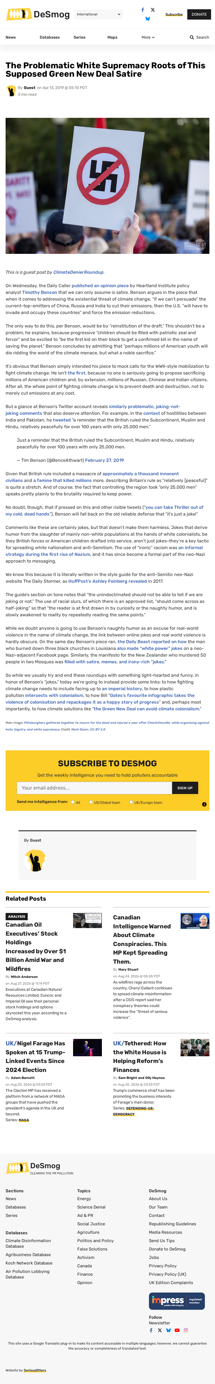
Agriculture (88, 1232)
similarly (118, 406)
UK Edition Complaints (171, 1282)
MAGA (24, 1120)
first (80, 373)
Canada (84, 1265)
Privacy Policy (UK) (167, 1274)
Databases (16, 1207)
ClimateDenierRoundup (78, 272)
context (151, 413)
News (11, 1198)
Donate (199, 14)
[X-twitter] (152, 10)
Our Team (158, 1207)
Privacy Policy (163, 1265)
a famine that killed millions (62, 480)
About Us (158, 1198)
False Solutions (92, 1249)
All (78, 802)
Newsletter (159, 1323)
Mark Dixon (79, 729)
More (146, 37)
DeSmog (52, 14)
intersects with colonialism (54, 695)
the (71, 373)
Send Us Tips (162, 1240)
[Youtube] (177, 1330)
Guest (30, 87)
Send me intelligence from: (42, 802)
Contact (157, 1215)
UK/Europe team (148, 802)
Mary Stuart (128, 969)
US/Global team (107, 802)
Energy (84, 1198)
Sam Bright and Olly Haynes (141, 1078)
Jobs (154, 1257)
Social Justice (91, 1223)
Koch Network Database (29, 1263)
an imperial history (121, 688)
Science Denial (91, 1207)
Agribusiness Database (28, 1254)
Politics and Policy (95, 1240)
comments (31, 413)
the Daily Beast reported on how (152, 641)
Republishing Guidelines (172, 1223)
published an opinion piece (100, 285)
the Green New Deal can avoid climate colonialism (146, 708)
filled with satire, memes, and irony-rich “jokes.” (115, 661)
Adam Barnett (23, 1078)
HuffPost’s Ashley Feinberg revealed (107, 581)
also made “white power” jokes (150, 648)
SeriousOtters (35, 1370)
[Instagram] (186, 1330)
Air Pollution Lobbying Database (28, 1274)
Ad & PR (85, 1215)
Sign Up (185, 788)
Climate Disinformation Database (28, 1243)
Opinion (84, 1282)
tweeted (62, 420)
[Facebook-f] (142, 10)
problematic (141, 406)
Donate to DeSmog (167, 1249)
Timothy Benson (39, 292)
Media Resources (165, 1232)
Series (12, 1215)
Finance (85, 1274)
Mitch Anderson (24, 977)
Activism (85, 1257)
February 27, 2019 (104, 460)
